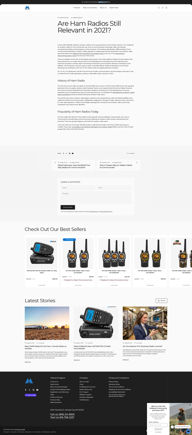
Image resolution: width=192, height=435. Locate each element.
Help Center (54, 384)
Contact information (36, 431)
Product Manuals (56, 397)
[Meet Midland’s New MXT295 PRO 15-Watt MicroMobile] (96, 323)
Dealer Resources (86, 389)
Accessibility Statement (117, 392)
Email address (153, 422)
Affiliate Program (85, 395)
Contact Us (54, 382)
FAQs (52, 395)
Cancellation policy (46, 431)
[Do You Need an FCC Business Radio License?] (145, 323)
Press (81, 384)
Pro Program (84, 392)
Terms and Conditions (116, 387)
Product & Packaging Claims (60, 389)
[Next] (165, 229)
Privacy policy (13, 431)
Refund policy (7, 431)
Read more (28, 362)
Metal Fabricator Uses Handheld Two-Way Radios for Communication (74, 166)
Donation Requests (86, 397)
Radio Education (56, 402)
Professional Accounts (87, 387)
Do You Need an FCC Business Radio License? (142, 346)
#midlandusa (84, 400)
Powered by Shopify (19, 429)
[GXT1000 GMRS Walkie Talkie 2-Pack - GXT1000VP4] (78, 253)
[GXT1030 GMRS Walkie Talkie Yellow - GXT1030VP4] (150, 253)
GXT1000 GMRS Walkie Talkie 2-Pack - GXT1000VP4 (78, 271)
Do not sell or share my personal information (117, 395)
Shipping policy (28, 431)
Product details (41, 285)
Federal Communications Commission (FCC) (88, 53)
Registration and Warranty (59, 392)
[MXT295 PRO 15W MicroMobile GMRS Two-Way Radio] (42, 253)
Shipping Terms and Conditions (120, 389)
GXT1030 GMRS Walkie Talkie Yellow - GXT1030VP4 (150, 271)
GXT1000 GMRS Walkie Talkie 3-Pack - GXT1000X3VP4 (114, 271)
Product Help (55, 400)
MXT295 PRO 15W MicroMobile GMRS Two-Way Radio (42, 271)
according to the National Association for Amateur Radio (92, 127)
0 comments (131, 153)
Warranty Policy (114, 384)
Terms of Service (104, 211)
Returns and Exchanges (58, 387)
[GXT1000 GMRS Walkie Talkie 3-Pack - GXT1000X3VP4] (114, 253)
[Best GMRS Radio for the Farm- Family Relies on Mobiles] (47, 323)
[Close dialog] (190, 405)
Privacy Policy (93, 211)
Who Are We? (84, 382)
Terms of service (20, 431)
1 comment (90, 343)
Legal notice (53, 431)
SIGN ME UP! (158, 429)
